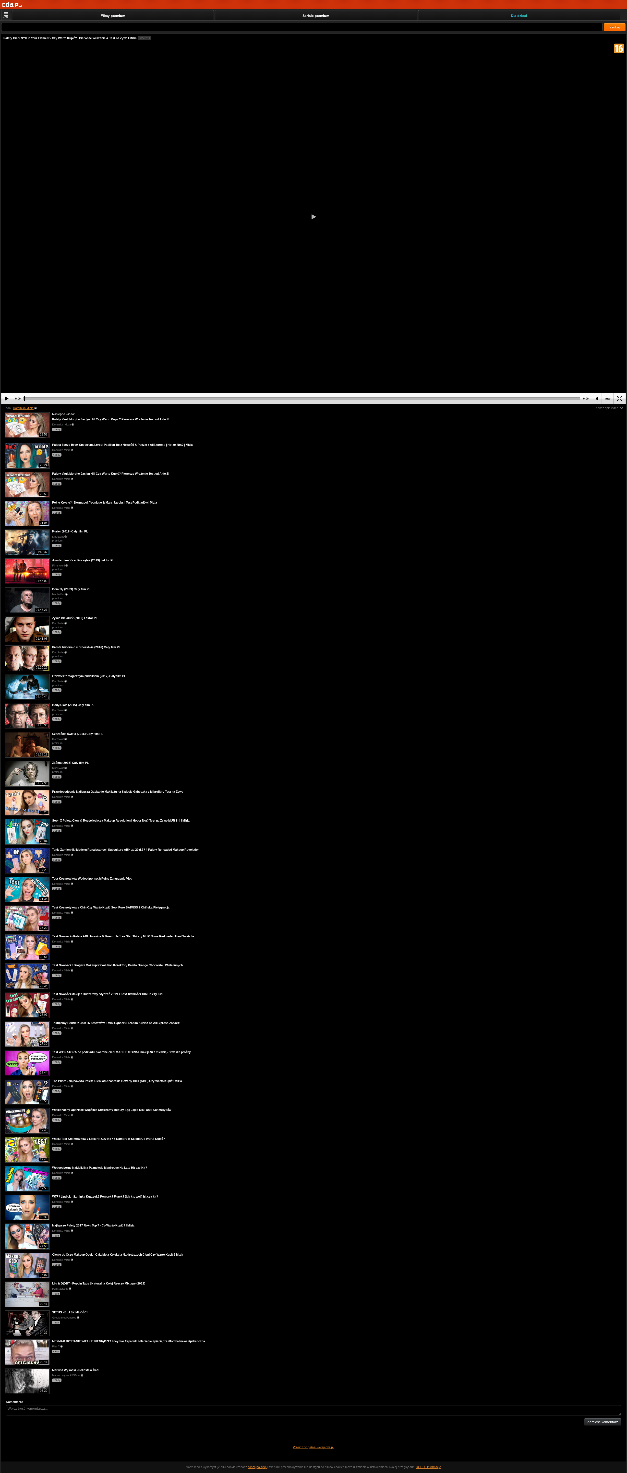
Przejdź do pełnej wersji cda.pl (313, 1447)
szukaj (615, 27)
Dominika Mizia (23, 408)
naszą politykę (257, 1467)
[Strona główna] (12, 5)
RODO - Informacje (428, 1467)
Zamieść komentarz (602, 1422)
